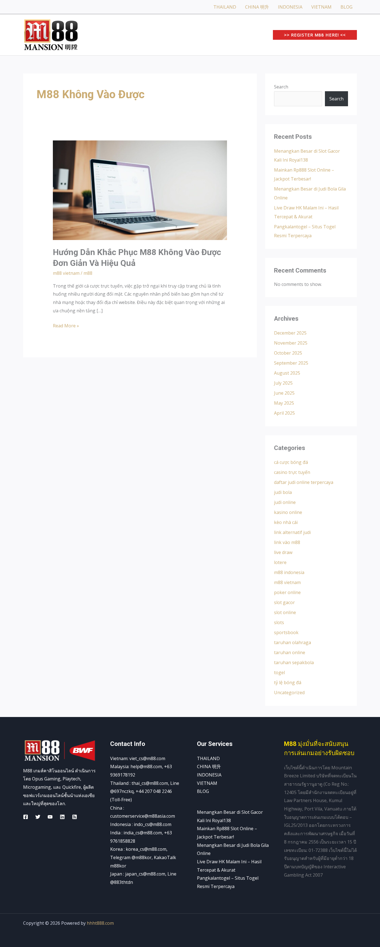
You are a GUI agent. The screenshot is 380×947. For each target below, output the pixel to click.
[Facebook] (25, 816)
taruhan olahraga (292, 642)
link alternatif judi (292, 532)
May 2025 (284, 403)
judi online (285, 502)
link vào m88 (287, 542)
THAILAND (224, 7)
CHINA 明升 (257, 7)
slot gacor (284, 602)
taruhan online (289, 652)
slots (279, 622)
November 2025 (290, 343)
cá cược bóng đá (291, 462)
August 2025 (287, 373)
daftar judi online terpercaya (303, 482)
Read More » (66, 325)
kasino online (288, 512)
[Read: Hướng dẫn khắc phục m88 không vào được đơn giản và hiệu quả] (140, 190)
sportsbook (286, 632)
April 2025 (284, 413)
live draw (283, 552)
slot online (285, 612)
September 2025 (291, 363)
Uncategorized (289, 692)
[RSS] (74, 816)
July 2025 (283, 383)
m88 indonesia (289, 572)
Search (281, 87)
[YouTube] (50, 816)
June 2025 (284, 393)
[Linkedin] (62, 816)
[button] (315, 35)
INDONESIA (290, 7)
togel (279, 672)
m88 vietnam (66, 273)
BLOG (346, 7)
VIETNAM (321, 7)
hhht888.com (100, 923)
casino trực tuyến (292, 472)
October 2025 (288, 353)
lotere (280, 562)
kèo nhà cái (286, 522)
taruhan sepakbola (294, 662)
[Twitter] (37, 816)
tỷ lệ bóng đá (287, 682)
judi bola (283, 492)
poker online (287, 592)
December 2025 (290, 333)
